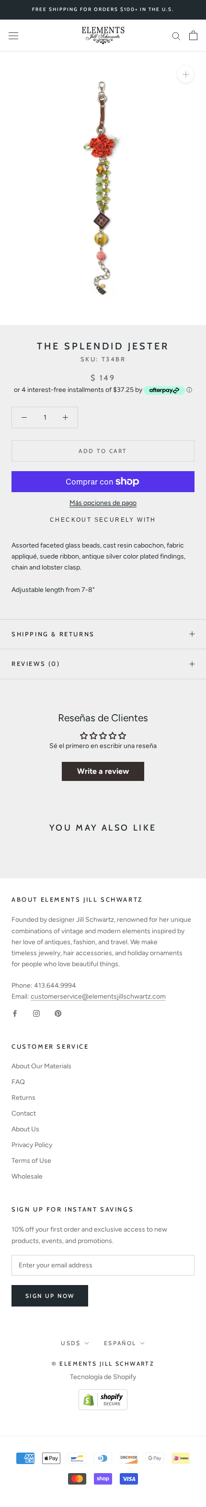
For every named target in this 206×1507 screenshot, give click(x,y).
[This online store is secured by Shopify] (103, 1395)
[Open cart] (193, 35)
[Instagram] (36, 1012)
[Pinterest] (58, 1012)
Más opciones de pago (103, 503)
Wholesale (27, 1176)
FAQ (18, 1082)
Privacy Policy (31, 1145)
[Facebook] (14, 1012)
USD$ (71, 1343)
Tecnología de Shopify (103, 1377)
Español (120, 1343)
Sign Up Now (49, 1295)
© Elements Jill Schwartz (103, 1363)
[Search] (176, 36)
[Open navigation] (13, 35)
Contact (23, 1113)
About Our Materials (41, 1066)
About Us (25, 1129)
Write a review (103, 771)
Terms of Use (31, 1161)
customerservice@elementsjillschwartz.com (98, 996)
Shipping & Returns (53, 634)
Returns (23, 1098)
